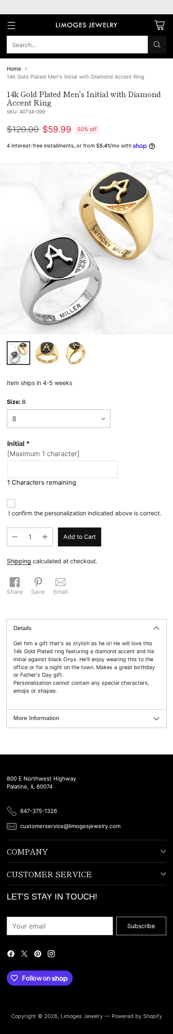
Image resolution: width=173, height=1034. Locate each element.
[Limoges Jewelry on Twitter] (24, 955)
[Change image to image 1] (18, 353)
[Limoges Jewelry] (86, 25)
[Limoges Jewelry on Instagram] (51, 955)
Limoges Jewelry (82, 1016)
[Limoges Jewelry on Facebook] (11, 955)
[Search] (157, 44)
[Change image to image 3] (75, 353)
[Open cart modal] (159, 25)
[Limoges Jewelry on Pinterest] (38, 955)
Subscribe (141, 925)
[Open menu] (11, 25)
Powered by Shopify (137, 1016)
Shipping (19, 560)
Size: (16, 401)
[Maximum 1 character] (43, 448)
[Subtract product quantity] (14, 537)
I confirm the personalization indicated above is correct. (84, 513)
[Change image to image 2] (47, 353)
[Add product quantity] (44, 537)
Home (14, 69)
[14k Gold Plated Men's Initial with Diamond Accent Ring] (86, 248)
